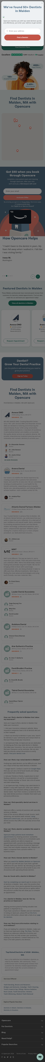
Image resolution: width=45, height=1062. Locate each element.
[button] (22, 37)
